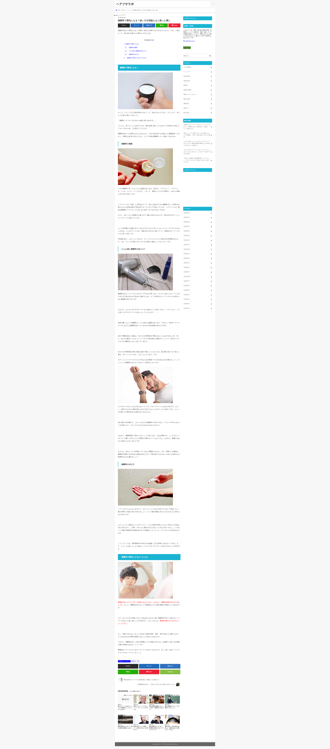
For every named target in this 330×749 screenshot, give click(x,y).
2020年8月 (187, 258)
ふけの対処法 (187, 67)
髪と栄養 (186, 112)
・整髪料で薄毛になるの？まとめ (135, 58)
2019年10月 (187, 276)
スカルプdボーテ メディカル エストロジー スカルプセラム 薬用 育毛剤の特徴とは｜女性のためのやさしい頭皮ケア (197, 143)
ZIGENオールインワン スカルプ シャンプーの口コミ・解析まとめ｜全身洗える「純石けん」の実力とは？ (197, 126)
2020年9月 (187, 253)
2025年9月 (187, 226)
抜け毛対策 (187, 76)
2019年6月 (187, 285)
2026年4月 (187, 213)
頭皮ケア (186, 108)
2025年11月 (187, 222)
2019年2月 (187, 303)
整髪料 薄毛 (136, 661)
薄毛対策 (186, 103)
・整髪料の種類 (131, 47)
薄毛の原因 (187, 99)
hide (152, 40)
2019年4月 (187, 294)
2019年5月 (187, 290)
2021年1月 (187, 244)
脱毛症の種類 (187, 90)
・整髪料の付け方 (132, 54)
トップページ (196, 3)
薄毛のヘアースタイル (125, 661)
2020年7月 (187, 263)
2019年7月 (187, 281)
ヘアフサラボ (125, 4)
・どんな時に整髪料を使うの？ (136, 51)
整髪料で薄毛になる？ (131, 44)
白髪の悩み (187, 80)
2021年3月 (187, 235)
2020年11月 (187, 249)
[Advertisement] (197, 189)
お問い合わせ (206, 3)
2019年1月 (187, 308)
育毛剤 (185, 85)
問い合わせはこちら (189, 41)
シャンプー (187, 71)
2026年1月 (187, 217)
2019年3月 (187, 299)
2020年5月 (187, 272)
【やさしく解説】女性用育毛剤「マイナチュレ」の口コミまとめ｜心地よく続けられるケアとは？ (196, 160)
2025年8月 (187, 231)
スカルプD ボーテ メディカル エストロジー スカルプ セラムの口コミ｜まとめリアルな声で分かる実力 (197, 151)
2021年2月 (187, 240)
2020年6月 (187, 267)
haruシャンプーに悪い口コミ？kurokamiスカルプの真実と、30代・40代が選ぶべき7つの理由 (197, 135)
